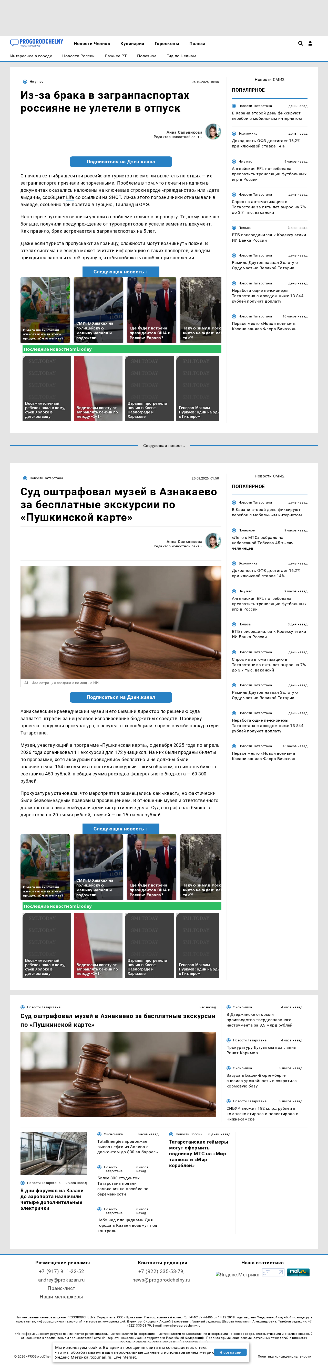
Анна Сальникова (184, 132)
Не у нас (36, 81)
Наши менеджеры (61, 1297)
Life (70, 197)
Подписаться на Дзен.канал (121, 162)
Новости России (189, 1134)
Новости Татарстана (255, 106)
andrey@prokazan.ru (61, 1280)
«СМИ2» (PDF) (170, 1342)
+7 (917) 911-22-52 (61, 1271)
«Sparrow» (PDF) (195, 1342)
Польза (245, 228)
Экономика (248, 134)
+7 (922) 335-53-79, (161, 1271)
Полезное (247, 530)
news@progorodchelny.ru (161, 1280)
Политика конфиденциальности (284, 1356)
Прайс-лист (61, 1288)
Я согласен (231, 1352)
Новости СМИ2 (270, 79)
